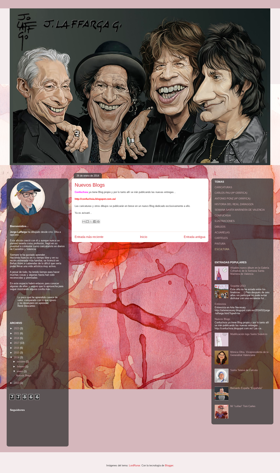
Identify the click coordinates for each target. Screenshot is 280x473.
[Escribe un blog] (87, 221)
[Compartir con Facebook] (95, 221)
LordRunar (134, 465)
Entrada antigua (194, 237)
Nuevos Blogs (23, 375)
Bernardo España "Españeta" (246, 388)
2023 (17, 328)
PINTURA (220, 243)
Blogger (169, 465)
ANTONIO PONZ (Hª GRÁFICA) (232, 198)
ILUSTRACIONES (225, 221)
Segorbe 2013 (238, 285)
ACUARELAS (222, 232)
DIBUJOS (220, 226)
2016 (17, 347)
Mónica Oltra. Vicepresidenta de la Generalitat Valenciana (249, 354)
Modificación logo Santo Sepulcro (248, 334)
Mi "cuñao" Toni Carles (242, 406)
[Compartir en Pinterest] (98, 221)
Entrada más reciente (89, 237)
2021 (17, 333)
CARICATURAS (223, 187)
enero (20, 371)
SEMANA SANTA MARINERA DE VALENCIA (240, 209)
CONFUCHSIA (223, 215)
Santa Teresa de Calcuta (244, 370)
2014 (17, 357)
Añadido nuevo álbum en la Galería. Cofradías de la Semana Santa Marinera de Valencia (250, 270)
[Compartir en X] (91, 221)
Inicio (143, 237)
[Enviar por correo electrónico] (84, 221)
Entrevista (220, 304)
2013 (17, 382)
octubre (21, 361)
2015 (17, 352)
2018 (17, 338)
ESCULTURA (222, 249)
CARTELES (221, 238)
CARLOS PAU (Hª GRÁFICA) (231, 192)
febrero (21, 366)
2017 (17, 342)
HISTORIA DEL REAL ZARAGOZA (234, 204)
